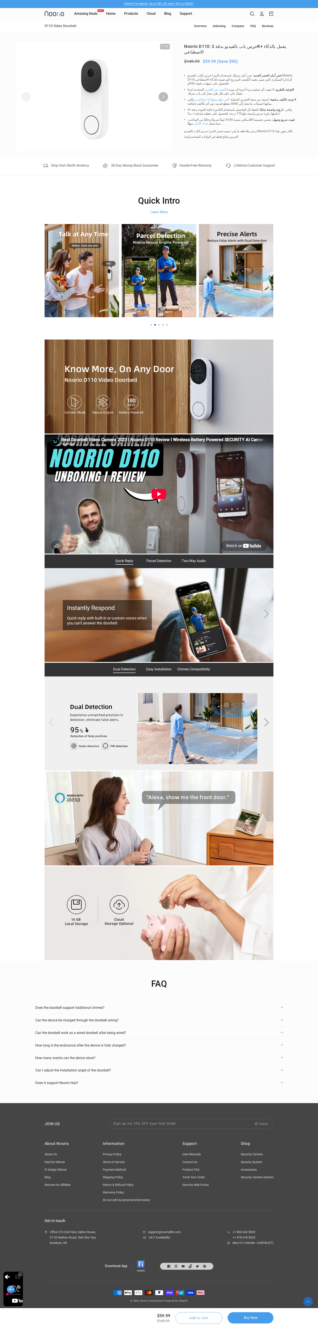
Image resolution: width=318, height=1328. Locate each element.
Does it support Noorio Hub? (56, 1083)
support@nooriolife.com (164, 1232)
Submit (263, 1123)
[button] (252, 13)
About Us (51, 1154)
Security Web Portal (195, 1185)
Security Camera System (257, 1177)
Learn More (159, 212)
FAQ (253, 26)
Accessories (249, 1169)
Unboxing (219, 26)
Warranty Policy (113, 1192)
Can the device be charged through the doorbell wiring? (77, 1020)
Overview (200, 26)
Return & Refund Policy (118, 1185)
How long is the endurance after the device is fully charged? (80, 1045)
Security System (251, 1162)
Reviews (267, 26)
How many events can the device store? (65, 1058)
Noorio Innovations (151, 1300)
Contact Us (189, 1162)
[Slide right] (163, 97)
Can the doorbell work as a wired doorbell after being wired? (80, 1033)
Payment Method (114, 1169)
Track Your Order (193, 1177)
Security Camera (252, 1154)
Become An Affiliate (58, 1185)
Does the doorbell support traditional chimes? (69, 1008)
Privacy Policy (112, 1154)
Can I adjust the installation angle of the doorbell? (73, 1070)
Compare (238, 26)
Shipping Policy (113, 1177)
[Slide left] (26, 97)
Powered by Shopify (176, 1300)
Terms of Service (114, 1162)
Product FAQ (190, 1169)
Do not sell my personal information (126, 1200)
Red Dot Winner (55, 1162)
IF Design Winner (56, 1169)
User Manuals (191, 1154)
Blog (48, 1177)
